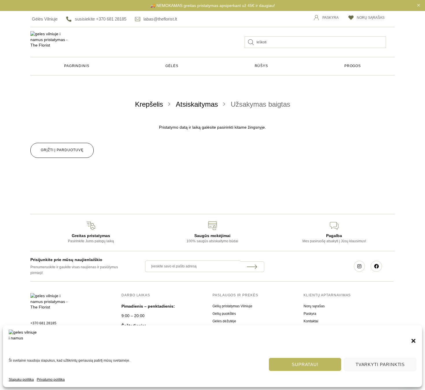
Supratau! (305, 364)
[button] (413, 341)
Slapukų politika (21, 380)
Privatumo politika (51, 380)
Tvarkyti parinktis (380, 364)
